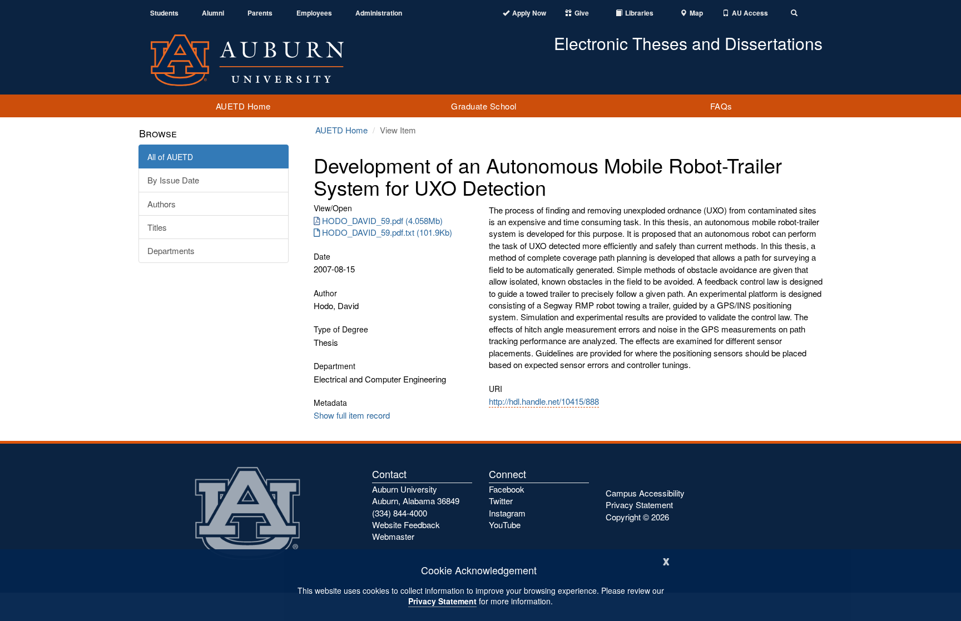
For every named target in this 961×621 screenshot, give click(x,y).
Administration (378, 13)
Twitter (501, 500)
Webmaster (393, 536)
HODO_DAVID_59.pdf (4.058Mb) (382, 220)
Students (164, 13)
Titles (157, 227)
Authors (161, 204)
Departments (171, 250)
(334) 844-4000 (399, 513)
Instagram (507, 513)
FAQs (721, 106)
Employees (314, 13)
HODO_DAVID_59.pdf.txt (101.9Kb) (387, 232)
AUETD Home (243, 106)
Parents (260, 13)
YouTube (505, 524)
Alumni (213, 13)
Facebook (506, 489)
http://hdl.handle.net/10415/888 (544, 401)
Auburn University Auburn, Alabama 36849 (415, 494)
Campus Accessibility (645, 493)
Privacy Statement (442, 601)
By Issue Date (173, 180)
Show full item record (352, 415)
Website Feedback (406, 524)
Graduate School (484, 106)
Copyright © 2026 (637, 517)
